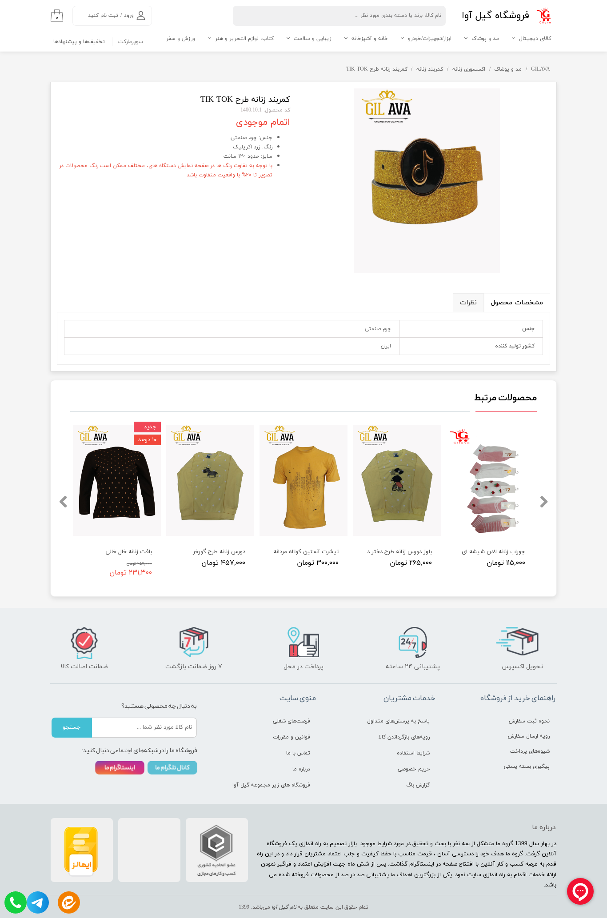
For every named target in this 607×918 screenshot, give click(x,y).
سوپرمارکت (130, 41)
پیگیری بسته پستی (527, 766)
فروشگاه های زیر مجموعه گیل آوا (277, 785)
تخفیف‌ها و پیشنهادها (79, 41)
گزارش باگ (418, 785)
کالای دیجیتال (535, 38)
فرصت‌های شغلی (291, 721)
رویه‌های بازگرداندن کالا (404, 737)
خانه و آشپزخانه (369, 38)
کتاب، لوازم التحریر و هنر (244, 38)
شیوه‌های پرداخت (530, 751)
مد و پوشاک (485, 38)
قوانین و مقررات (291, 737)
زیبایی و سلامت (312, 38)
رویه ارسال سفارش (529, 736)
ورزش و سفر (180, 38)
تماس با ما (298, 753)
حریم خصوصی (414, 769)
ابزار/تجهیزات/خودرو (429, 38)
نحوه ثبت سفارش (529, 721)
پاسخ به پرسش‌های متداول (398, 721)
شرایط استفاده (413, 753)
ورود (129, 15)
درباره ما (301, 769)
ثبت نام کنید (103, 15)
